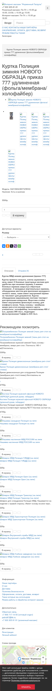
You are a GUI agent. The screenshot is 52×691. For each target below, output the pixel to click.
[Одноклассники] (7, 246)
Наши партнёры (9, 583)
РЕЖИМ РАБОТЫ (10, 33)
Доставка (6, 588)
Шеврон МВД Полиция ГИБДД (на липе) (18, 460)
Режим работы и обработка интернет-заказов (22, 599)
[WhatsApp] (19, 246)
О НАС (5, 27)
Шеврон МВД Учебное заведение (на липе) (20, 556)
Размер (5, 232)
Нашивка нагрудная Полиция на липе (17, 423)
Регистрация (7, 632)
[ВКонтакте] (3, 246)
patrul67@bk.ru (9, 617)
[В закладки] (38, 254)
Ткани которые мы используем (16, 597)
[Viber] (15, 246)
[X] (11, 246)
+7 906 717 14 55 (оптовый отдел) (17, 614)
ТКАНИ (22, 33)
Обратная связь (9, 611)
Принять (26, 687)
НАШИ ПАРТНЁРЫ (28, 27)
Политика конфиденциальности (25, 680)
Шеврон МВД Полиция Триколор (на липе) (19, 498)
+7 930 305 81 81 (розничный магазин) (19, 620)
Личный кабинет (9, 634)
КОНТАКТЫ (14, 27)
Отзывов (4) (23, 270)
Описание (8, 270)
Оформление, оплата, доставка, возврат (20, 594)
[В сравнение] (41, 254)
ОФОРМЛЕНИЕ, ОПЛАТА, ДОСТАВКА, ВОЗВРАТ (24, 30)
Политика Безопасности (13, 591)
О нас (4, 585)
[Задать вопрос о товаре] (34, 254)
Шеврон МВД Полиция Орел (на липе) (17, 479)
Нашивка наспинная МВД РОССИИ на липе (20, 442)
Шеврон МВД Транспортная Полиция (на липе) (21, 519)
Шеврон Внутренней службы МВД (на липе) (20, 538)
